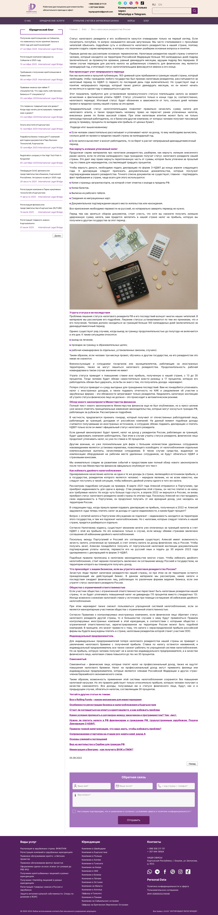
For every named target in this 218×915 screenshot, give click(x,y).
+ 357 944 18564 (96, 7)
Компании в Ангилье (92, 889)
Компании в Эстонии (92, 882)
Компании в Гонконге (92, 863)
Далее (58, 235)
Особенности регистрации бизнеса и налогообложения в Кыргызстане (113, 704)
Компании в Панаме (92, 897)
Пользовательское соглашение (162, 890)
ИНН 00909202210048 (158, 894)
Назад (192, 763)
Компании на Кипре (91, 867)
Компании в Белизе (91, 874)
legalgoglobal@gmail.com (101, 11)
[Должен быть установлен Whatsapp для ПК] (120, 3)
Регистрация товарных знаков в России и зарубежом (41, 888)
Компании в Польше (92, 856)
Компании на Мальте (92, 886)
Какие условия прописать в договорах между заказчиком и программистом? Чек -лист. (123, 715)
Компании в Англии (91, 860)
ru (154, 4)
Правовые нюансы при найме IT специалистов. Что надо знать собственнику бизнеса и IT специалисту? (41, 90)
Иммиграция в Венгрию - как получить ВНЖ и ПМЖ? (101, 749)
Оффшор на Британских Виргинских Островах (105, 904)
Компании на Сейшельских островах (100, 901)
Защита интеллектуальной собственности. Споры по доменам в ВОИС (47, 895)
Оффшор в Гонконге (92, 893)
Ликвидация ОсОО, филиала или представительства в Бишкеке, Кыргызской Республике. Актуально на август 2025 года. (40, 174)
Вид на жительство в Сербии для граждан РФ (97, 744)
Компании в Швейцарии (94, 848)
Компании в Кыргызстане (94, 852)
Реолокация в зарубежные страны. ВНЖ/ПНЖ (43, 848)
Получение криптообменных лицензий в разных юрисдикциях (44, 875)
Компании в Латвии (91, 878)
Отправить (133, 820)
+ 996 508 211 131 (156, 848)
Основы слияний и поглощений (88, 739)
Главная (73, 29)
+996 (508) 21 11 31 (97, 4)
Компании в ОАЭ (90, 871)
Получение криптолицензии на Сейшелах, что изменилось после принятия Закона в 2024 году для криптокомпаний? (40, 41)
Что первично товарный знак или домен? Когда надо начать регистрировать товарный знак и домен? (41, 109)
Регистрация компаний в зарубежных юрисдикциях (46, 852)
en (160, 4)
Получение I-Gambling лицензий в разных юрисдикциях (41, 881)
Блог (84, 29)
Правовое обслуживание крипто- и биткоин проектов (42, 857)
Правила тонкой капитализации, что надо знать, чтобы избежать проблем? (115, 728)
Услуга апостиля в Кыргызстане (35, 125)
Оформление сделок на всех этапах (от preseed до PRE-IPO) (45, 868)
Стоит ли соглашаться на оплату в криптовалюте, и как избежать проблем (115, 709)
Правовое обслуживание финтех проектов (41, 863)
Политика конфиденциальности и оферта (168, 886)
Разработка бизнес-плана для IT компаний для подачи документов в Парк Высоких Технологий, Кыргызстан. (40, 140)
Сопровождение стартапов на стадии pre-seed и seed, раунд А (108, 734)
